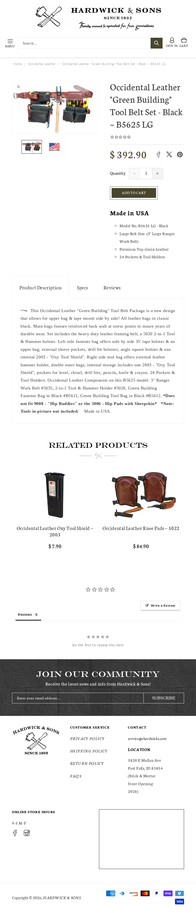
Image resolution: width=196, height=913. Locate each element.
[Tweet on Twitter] (169, 154)
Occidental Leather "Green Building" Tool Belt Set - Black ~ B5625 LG (114, 64)
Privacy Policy (87, 738)
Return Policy (87, 763)
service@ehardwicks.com (147, 738)
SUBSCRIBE (163, 698)
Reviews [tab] (25, 614)
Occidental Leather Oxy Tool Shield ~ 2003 (55, 531)
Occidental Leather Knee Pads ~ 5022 (141, 528)
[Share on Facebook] (158, 154)
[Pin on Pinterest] (180, 154)
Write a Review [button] (163, 605)
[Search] (157, 43)
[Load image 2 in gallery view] (54, 147)
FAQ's (76, 775)
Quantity (117, 173)
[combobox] (90, 43)
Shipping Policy (89, 750)
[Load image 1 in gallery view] (32, 147)
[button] (10, 43)
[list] (98, 515)
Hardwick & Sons (62, 897)
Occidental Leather (42, 64)
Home (17, 64)
